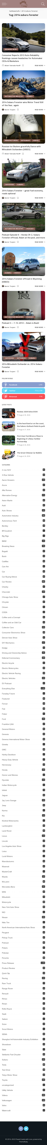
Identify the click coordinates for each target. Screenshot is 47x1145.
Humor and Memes (10, 775)
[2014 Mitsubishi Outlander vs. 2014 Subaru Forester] (23, 346)
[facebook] (23, 384)
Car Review (9, 184)
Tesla (4, 1065)
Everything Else (8, 688)
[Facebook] (21, 1128)
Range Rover (7, 988)
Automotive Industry (14, 96)
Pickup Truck (7, 938)
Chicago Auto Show (10, 597)
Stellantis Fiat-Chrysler (11, 1055)
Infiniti (4, 790)
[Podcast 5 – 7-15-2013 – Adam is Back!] (23, 305)
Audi (4, 505)
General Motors (8, 729)
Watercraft (6, 1110)
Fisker (4, 714)
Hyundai (5, 780)
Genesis (5, 734)
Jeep (4, 805)
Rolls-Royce (7, 1009)
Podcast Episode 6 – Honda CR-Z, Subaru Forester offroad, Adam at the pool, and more (23, 236)
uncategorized (8, 1085)
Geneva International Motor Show (16, 739)
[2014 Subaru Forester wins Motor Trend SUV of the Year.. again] (23, 85)
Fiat (3, 709)
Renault (5, 994)
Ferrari (5, 704)
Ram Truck (6, 983)
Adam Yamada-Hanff (12, 65)
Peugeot (5, 933)
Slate (4, 1050)
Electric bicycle (8, 663)
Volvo (4, 1105)
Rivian (4, 1004)
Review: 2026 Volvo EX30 (27, 411)
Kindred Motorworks (10, 821)
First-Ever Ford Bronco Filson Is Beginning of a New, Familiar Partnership (30, 439)
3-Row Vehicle (8, 475)
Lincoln (5, 841)
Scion (4, 1024)
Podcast (30, 229)
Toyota (4, 1080)
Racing (5, 978)
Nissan (5, 917)
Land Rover (7, 831)
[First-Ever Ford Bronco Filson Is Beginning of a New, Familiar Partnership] (8, 440)
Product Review (8, 968)
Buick (4, 556)
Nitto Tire (5, 922)
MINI (4, 892)
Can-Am (5, 566)
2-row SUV (6, 470)
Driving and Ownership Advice (14, 653)
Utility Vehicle (7, 1090)
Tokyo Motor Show (9, 1075)
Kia (3, 816)
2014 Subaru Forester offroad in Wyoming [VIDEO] (22, 280)
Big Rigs (5, 536)
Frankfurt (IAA (8, 724)
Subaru (30, 96)
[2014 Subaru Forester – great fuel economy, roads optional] (23, 173)
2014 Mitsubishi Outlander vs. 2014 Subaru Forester (22, 365)
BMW (4, 541)
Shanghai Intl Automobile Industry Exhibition (20, 1039)
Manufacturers (11, 140)
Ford (4, 719)
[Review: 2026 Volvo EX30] (8, 413)
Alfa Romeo (7, 490)
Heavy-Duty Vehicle (10, 760)
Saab (4, 1014)
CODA (4, 612)
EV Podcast (6, 683)
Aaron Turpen (10, 109)
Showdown (6, 1044)
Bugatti (5, 551)
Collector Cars (8, 627)
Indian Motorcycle (9, 785)
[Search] (42, 4)
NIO (3, 912)
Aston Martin (7, 500)
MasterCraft (7, 872)
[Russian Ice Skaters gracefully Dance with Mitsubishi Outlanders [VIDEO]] (23, 129)
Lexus (4, 836)
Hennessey (6, 765)
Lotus (4, 851)
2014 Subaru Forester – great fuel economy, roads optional (22, 192)
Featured (6, 699)
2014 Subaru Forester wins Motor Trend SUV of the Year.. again (22, 104)
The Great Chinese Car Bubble (29, 452)
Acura (4, 485)
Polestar (5, 953)
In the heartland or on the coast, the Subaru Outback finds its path (31, 424)
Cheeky (5, 587)
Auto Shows (7, 511)
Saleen (5, 1019)
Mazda (5, 877)
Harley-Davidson (9, 755)
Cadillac (5, 561)
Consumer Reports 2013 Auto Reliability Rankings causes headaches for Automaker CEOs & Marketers (22, 58)
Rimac (4, 999)
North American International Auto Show (18, 927)
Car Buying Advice (9, 577)
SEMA (4, 1034)
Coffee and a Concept (11, 617)
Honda (4, 770)
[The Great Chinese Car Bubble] (8, 454)
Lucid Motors (7, 856)
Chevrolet (6, 592)
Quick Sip (6, 973)
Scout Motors (7, 1029)
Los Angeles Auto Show (11, 846)
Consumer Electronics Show (13, 633)
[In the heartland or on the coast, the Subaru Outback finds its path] (8, 426)
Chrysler (5, 602)
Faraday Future (8, 694)
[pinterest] (23, 396)
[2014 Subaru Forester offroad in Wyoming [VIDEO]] (23, 261)
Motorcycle (6, 902)
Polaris (5, 948)
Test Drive (6, 1070)
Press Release (8, 963)
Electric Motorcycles (10, 668)
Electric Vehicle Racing (11, 673)
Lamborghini (7, 826)
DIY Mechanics (8, 643)
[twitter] (23, 390)
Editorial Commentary (11, 658)
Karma (4, 811)
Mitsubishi (25, 140)
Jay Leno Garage (9, 800)
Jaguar (5, 795)
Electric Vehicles (8, 678)
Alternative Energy (9, 495)
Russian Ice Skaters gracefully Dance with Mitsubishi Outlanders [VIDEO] (21, 148)
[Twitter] (26, 1128)
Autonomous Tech (9, 521)
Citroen (5, 607)
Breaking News (11, 49)
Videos (36, 140)
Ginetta (5, 744)
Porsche (5, 958)
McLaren (5, 882)
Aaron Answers (8, 480)
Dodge (4, 648)
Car (3, 572)
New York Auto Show (10, 907)
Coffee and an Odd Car (11, 622)
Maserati (5, 866)
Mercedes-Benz (8, 887)
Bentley (5, 526)
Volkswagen (7, 1100)
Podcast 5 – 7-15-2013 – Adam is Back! (20, 322)
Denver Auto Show (9, 638)
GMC (4, 750)
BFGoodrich (7, 531)
